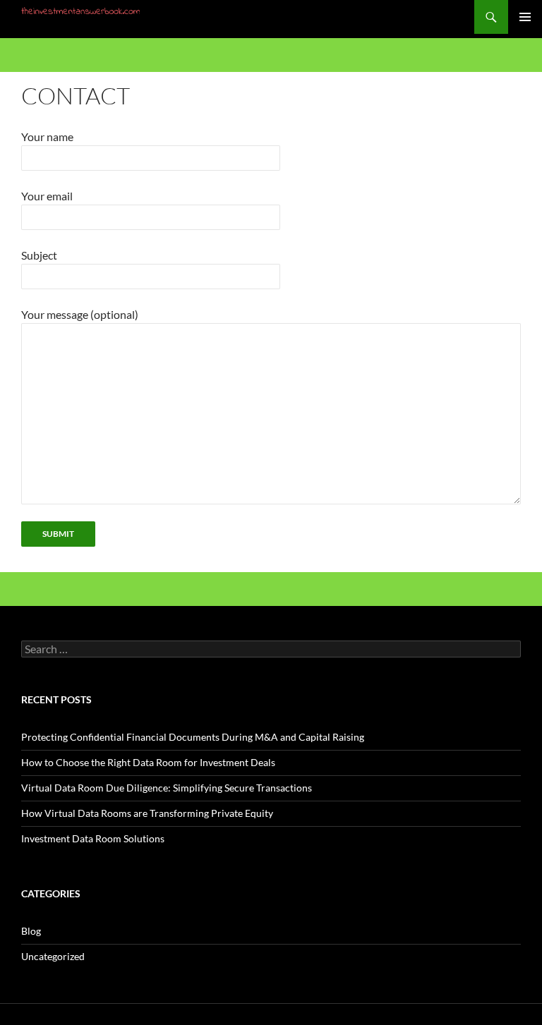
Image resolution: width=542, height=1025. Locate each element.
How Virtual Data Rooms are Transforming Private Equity (147, 813)
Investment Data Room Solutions (92, 838)
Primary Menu (525, 17)
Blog (31, 931)
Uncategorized (53, 956)
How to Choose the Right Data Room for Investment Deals (148, 762)
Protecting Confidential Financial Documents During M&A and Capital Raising (192, 737)
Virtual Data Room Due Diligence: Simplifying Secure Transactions (166, 788)
